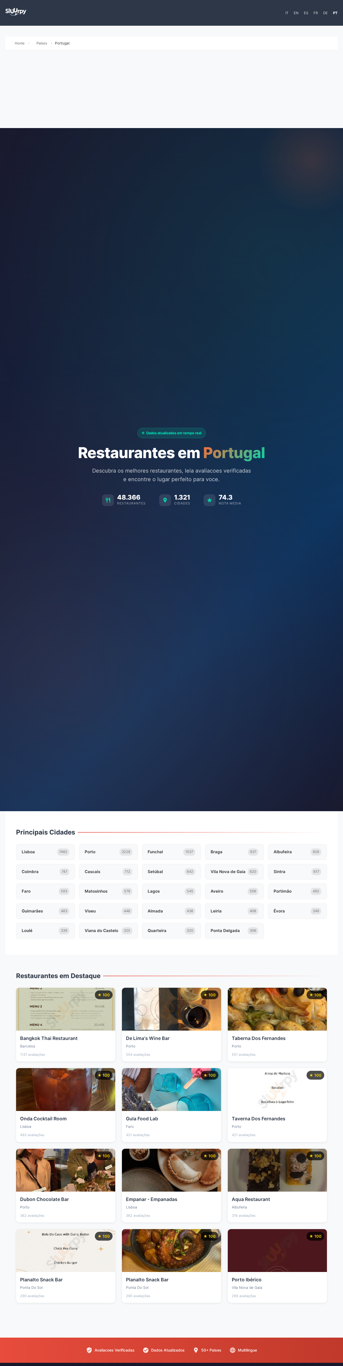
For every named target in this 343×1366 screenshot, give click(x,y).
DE (325, 13)
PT (335, 13)
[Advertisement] (171, 90)
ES (306, 13)
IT (286, 13)
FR (316, 13)
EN (296, 13)
